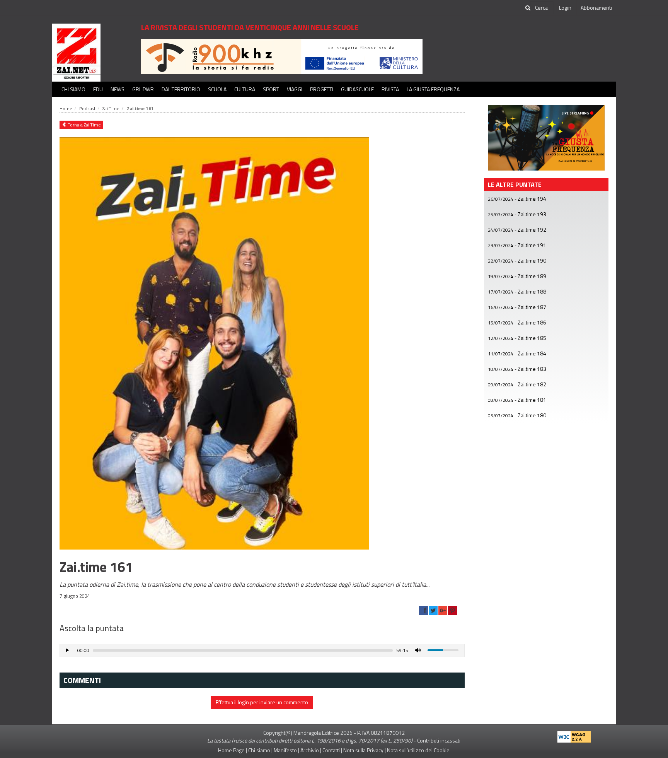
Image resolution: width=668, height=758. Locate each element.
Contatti (331, 750)
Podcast (87, 108)
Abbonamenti (596, 7)
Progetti (321, 89)
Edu (98, 89)
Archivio (309, 750)
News (117, 89)
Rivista (390, 89)
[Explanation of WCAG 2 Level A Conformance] (574, 735)
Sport (271, 89)
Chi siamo (73, 89)
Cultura (244, 89)
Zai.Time (110, 108)
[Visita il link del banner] (282, 56)
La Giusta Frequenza (433, 89)
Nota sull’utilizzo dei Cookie (418, 750)
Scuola (217, 89)
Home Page (231, 750)
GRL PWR (143, 89)
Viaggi (294, 89)
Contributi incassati (438, 740)
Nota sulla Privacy (363, 750)
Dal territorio (181, 89)
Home (66, 108)
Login (565, 7)
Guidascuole (357, 89)
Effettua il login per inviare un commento (262, 702)
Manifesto (285, 750)
